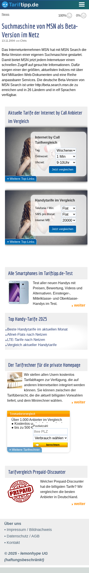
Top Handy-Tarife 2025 (27, 319)
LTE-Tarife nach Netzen (26, 340)
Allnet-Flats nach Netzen (27, 334)
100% (62, 15)
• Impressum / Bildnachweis (28, 529)
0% (78, 15)
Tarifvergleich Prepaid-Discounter (37, 472)
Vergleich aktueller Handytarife (32, 345)
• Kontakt (12, 542)
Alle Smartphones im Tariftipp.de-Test (40, 273)
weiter (79, 305)
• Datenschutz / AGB (22, 536)
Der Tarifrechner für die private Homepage (44, 365)
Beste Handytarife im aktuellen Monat (37, 329)
